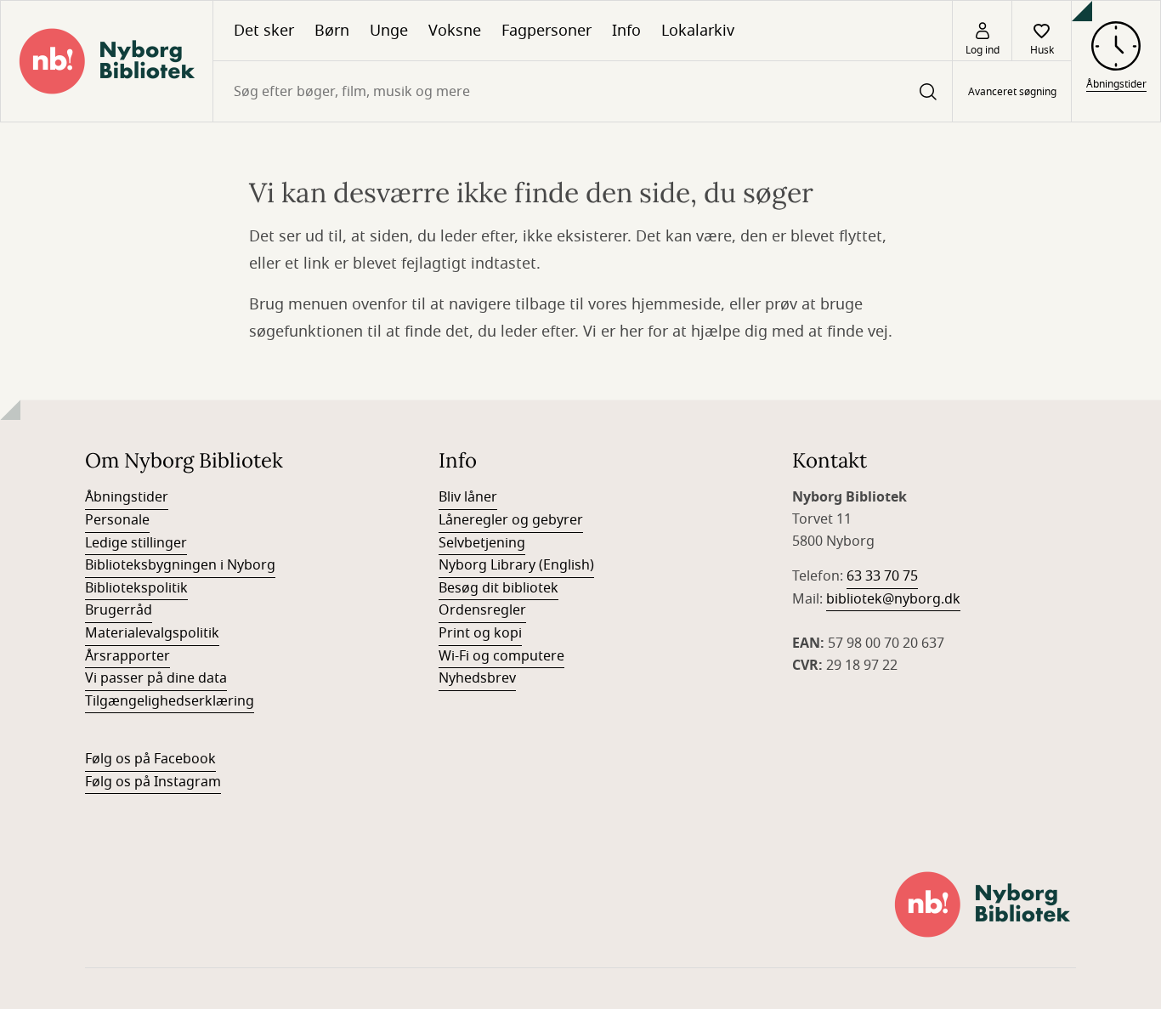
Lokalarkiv (697, 31)
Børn (331, 31)
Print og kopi (480, 633)
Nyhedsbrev (477, 678)
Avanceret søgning (1012, 91)
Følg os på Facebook (150, 759)
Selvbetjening (482, 543)
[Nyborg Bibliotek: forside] (106, 61)
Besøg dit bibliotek (498, 588)
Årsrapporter (127, 656)
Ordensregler (482, 610)
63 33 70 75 (882, 576)
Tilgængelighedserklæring (169, 701)
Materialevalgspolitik (152, 633)
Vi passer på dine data (156, 678)
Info (626, 31)
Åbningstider (126, 497)
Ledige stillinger (136, 543)
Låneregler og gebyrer (511, 520)
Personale (117, 520)
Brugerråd (118, 610)
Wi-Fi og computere (501, 656)
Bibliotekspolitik (136, 588)
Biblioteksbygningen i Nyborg (180, 565)
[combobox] (582, 91)
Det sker (264, 31)
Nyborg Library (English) (516, 565)
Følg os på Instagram (153, 782)
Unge (389, 31)
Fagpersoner (546, 31)
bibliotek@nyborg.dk (893, 599)
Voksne (454, 31)
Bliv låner (468, 497)
